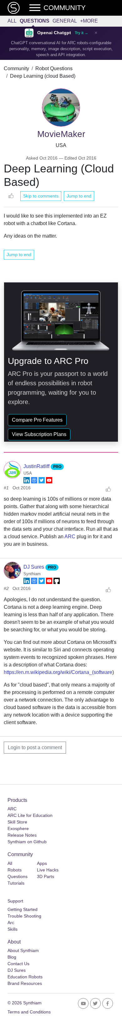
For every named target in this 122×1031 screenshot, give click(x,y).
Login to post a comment (35, 747)
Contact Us (18, 963)
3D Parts (45, 876)
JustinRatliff (37, 466)
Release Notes (22, 835)
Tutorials (16, 883)
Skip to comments (40, 195)
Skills (13, 929)
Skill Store (17, 821)
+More (89, 21)
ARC (69, 536)
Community (16, 68)
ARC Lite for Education (30, 815)
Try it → (81, 33)
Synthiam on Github (27, 841)
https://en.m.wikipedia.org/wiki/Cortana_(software (58, 672)
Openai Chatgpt (54, 32)
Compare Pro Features (37, 420)
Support (15, 900)
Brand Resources (25, 983)
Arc (11, 922)
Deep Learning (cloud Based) (42, 76)
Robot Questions (54, 68)
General (65, 21)
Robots (15, 869)
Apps (42, 863)
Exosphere (18, 828)
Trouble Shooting (24, 915)
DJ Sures (34, 567)
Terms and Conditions (29, 1011)
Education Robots (25, 976)
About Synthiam (23, 950)
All (12, 21)
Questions (34, 21)
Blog (12, 957)
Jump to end (79, 195)
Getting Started (23, 909)
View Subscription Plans (39, 434)
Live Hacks (47, 869)
